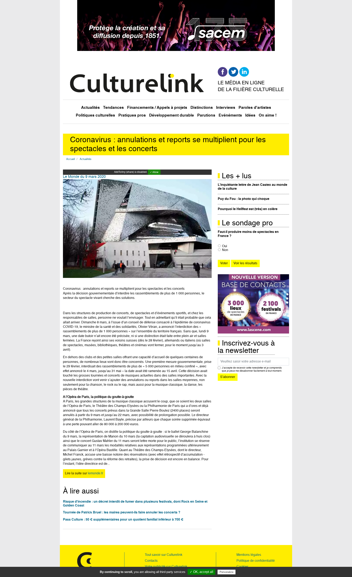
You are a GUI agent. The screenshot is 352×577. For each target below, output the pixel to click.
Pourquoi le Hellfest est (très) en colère (247, 209)
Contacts (151, 561)
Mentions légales (248, 555)
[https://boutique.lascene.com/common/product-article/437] (253, 304)
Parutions (206, 115)
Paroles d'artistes (255, 108)
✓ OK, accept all (201, 572)
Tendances (113, 108)
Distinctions (201, 108)
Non (225, 250)
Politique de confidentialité (255, 561)
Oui (224, 246)
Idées (250, 115)
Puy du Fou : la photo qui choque (243, 199)
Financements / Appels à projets (157, 108)
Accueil (70, 159)
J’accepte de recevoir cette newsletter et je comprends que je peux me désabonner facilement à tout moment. (252, 369)
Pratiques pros (132, 115)
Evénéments (230, 115)
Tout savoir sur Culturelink (163, 555)
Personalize (226, 572)
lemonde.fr (95, 473)
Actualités (90, 108)
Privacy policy (246, 572)
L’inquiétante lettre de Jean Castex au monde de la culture (252, 186)
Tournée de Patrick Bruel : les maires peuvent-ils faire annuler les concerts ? (121, 512)
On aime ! (267, 115)
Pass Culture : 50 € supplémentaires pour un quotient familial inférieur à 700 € (123, 519)
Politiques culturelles (95, 115)
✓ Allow (154, 172)
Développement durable (171, 115)
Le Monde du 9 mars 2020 (84, 177)
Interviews (225, 108)
